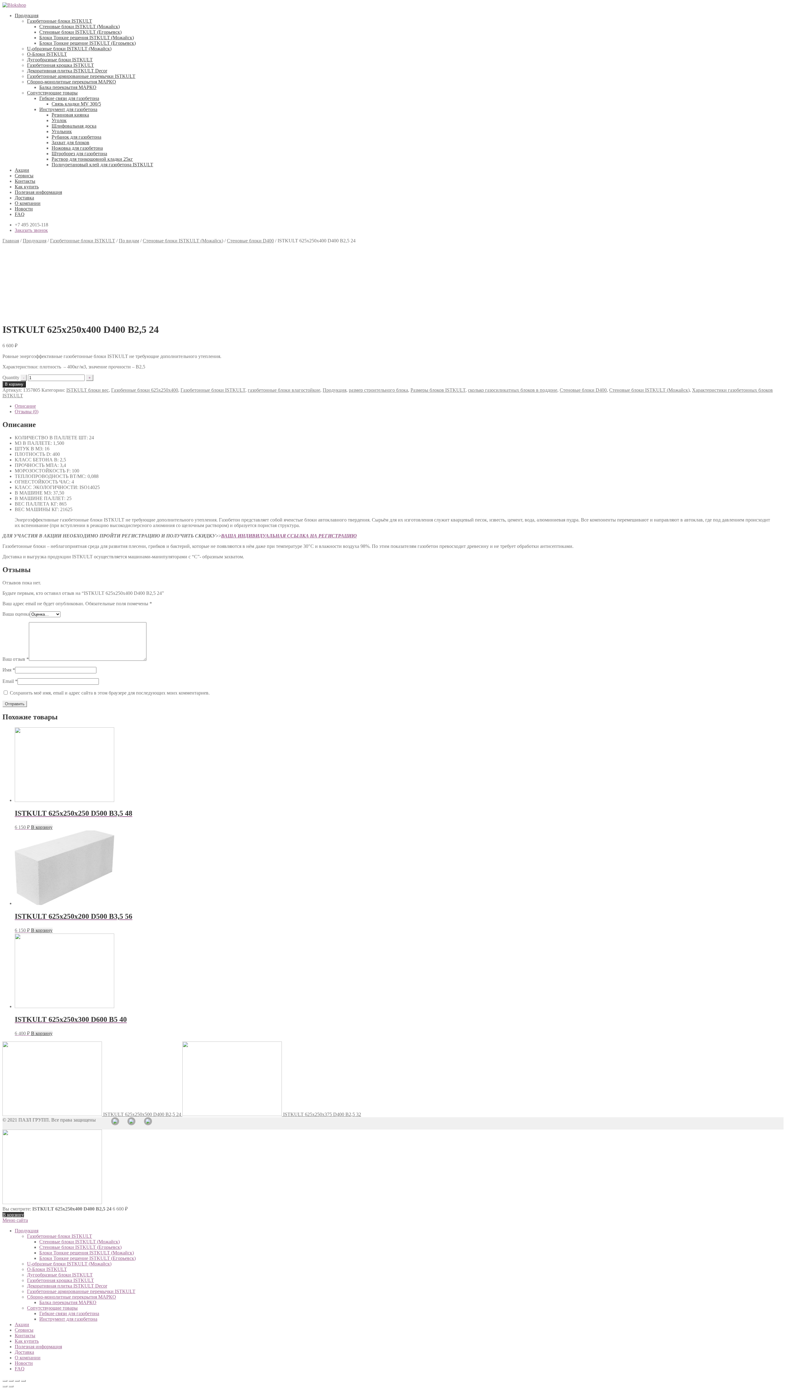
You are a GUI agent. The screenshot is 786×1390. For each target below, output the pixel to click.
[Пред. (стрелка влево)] (4, 1386)
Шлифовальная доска (74, 126)
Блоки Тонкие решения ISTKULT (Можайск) (86, 37)
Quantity (10, 377)
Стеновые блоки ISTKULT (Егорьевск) (80, 32)
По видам (129, 240)
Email (10, 681)
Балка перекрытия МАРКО (67, 87)
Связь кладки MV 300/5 (76, 103)
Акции (22, 170)
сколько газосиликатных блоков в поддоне (512, 390)
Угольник (62, 131)
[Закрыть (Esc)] (4, 1381)
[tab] (399, 406)
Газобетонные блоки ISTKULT (59, 21)
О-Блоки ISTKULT (47, 54)
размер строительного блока (378, 390)
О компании (28, 203)
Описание (25, 406)
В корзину (14, 384)
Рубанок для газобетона (76, 137)
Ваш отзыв (15, 659)
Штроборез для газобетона (79, 153)
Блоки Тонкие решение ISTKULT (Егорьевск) (87, 43)
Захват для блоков (70, 142)
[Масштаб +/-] (23, 1381)
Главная (10, 240)
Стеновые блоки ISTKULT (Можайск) (79, 26)
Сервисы (24, 175)
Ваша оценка (16, 614)
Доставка (24, 197)
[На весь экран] (17, 1381)
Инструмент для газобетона (68, 109)
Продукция (26, 15)
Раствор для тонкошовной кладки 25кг (92, 159)
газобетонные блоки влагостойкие (284, 390)
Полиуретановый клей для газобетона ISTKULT (102, 164)
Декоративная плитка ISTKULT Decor (67, 70)
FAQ (20, 214)
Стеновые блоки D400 (250, 240)
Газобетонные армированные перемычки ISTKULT (81, 76)
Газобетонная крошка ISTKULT (60, 65)
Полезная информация (38, 192)
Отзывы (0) (26, 411)
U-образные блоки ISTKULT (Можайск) (69, 48)
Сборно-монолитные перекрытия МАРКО (71, 81)
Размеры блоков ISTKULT (438, 390)
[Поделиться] (11, 1381)
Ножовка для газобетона (77, 148)
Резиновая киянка (70, 114)
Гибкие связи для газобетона (69, 98)
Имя (8, 669)
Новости (24, 208)
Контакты (25, 181)
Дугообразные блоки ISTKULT (60, 59)
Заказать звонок (31, 230)
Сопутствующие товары (52, 92)
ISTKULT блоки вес (87, 390)
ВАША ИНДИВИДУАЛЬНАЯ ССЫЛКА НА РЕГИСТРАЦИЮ (289, 535)
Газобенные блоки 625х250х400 (144, 390)
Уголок (59, 120)
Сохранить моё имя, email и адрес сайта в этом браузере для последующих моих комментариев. (110, 692)
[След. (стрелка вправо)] (11, 1386)
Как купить (27, 186)
